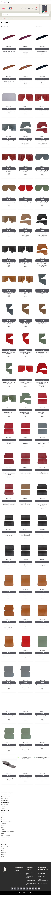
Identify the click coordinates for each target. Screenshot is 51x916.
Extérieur (3, 825)
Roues (2, 848)
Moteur (2, 839)
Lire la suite (42, 78)
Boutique (3, 806)
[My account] (25, 8)
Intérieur (3, 829)
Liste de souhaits (17, 873)
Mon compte (16, 870)
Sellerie (2, 850)
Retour (27, 877)
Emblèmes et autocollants (6, 821)
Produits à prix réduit (5, 794)
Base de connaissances (30, 871)
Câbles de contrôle (5, 810)
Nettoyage (3, 840)
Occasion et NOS (4, 800)
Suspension (3, 852)
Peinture (3, 842)
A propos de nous (29, 876)
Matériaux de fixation (5, 837)
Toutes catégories (5, 802)
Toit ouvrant (3, 854)
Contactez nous (29, 874)
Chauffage (3, 814)
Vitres (2, 856)
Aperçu (8, 44)
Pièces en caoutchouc (5, 846)
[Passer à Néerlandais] (7, 9)
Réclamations (28, 878)
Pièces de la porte (4, 844)
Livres (2, 833)
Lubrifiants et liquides (5, 835)
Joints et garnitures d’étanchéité (7, 831)
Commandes (16, 871)
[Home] (45, 9)
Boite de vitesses (4, 804)
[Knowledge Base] (29, 8)
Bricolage (3, 808)
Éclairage (3, 817)
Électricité (3, 819)
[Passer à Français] (10, 9)
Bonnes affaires (4, 798)
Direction (3, 815)
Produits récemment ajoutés (7, 792)
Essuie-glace (3, 823)
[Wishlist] (22, 8)
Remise (27, 873)
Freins (2, 827)
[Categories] (32, 8)
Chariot (8, 48)
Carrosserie (3, 812)
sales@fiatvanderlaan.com (43, 880)
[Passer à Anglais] (3, 9)
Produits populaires (5, 796)
